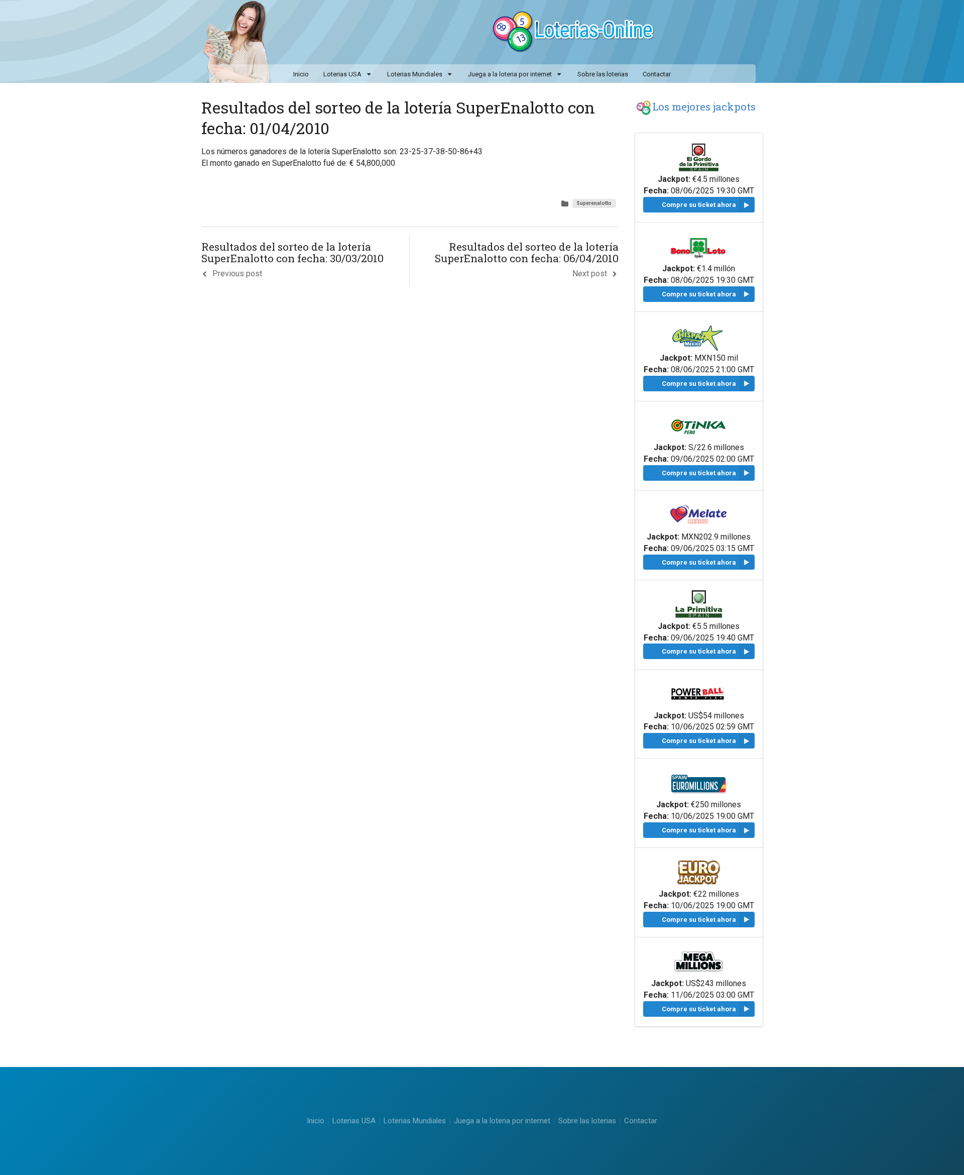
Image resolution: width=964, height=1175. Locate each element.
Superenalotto (594, 203)
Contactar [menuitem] (657, 74)
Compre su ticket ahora (699, 204)
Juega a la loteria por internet (510, 74)
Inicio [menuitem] (301, 74)
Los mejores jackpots (704, 106)
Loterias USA (342, 74)
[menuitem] (348, 74)
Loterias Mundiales (414, 74)
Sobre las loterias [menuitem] (602, 74)
